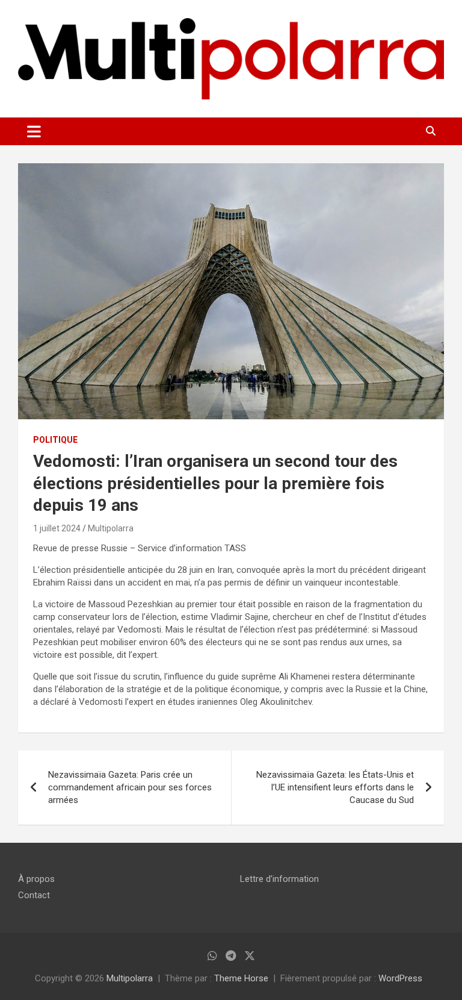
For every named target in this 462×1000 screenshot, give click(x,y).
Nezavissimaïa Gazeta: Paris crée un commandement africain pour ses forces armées (130, 787)
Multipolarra (111, 528)
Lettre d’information (279, 878)
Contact (34, 895)
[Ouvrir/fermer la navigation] (34, 131)
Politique (55, 440)
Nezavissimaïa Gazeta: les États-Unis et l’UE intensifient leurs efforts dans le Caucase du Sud (335, 787)
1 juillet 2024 (57, 528)
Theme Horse (241, 978)
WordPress (400, 978)
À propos (36, 878)
